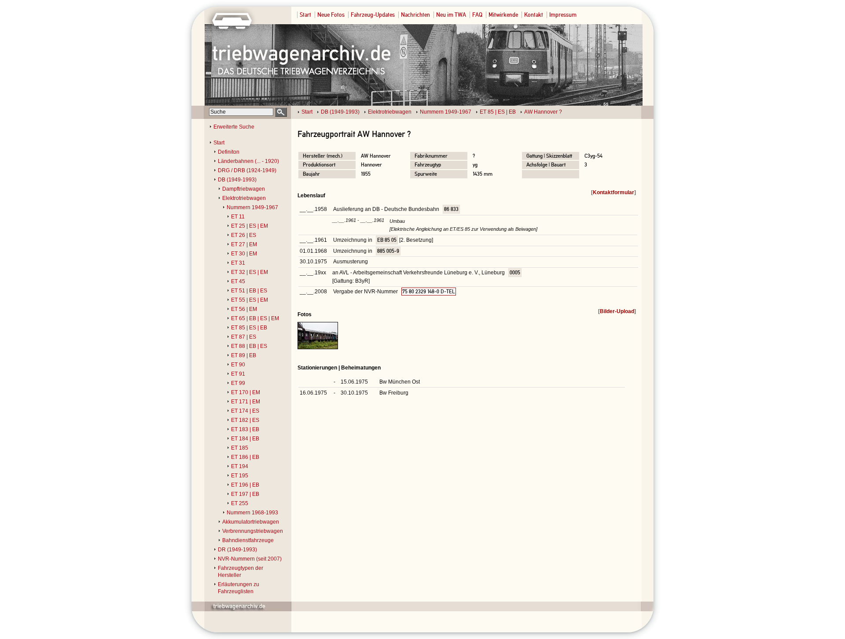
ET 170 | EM (245, 392)
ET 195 (239, 476)
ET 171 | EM (245, 402)
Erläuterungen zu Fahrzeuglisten (238, 588)
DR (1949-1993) (237, 550)
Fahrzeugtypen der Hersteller (240, 571)
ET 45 (238, 281)
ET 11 (238, 217)
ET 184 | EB (245, 439)
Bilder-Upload (617, 311)
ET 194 (239, 466)
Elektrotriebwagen (389, 112)
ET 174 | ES (245, 411)
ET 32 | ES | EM (249, 272)
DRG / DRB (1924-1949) (247, 170)
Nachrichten (415, 14)
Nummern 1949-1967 (445, 112)
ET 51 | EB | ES (249, 291)
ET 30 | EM (244, 254)
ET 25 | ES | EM (249, 226)
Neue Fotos (331, 14)
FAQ (477, 14)
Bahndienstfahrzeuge (248, 540)
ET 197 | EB (245, 494)
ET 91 (238, 374)
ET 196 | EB (245, 485)
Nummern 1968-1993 (252, 513)
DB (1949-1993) (340, 112)
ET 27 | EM (244, 244)
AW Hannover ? (543, 112)
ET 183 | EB (245, 429)
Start (305, 14)
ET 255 (239, 503)
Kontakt (533, 14)
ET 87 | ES (243, 337)
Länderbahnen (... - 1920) (248, 161)
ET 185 (239, 448)
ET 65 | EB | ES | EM (255, 318)
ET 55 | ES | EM (249, 300)
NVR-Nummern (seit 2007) (250, 559)
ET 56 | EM (244, 309)
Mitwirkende (503, 14)
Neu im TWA (451, 14)
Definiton (228, 152)
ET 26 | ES (243, 235)
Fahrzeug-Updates (373, 14)
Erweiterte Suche (233, 127)
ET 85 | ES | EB (498, 112)
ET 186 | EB (245, 457)
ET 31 (238, 263)
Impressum (563, 14)
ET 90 (238, 365)
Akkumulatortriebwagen (250, 522)
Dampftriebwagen (243, 189)
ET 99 (238, 383)
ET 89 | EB (243, 355)
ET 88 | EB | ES (249, 346)
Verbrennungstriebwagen (252, 531)
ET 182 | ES (245, 420)
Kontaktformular (613, 192)
